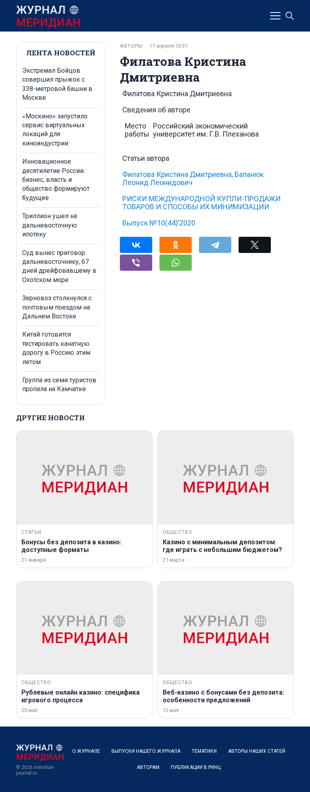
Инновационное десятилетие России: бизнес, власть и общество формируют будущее (56, 180)
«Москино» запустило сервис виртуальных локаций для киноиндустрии (55, 129)
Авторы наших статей (256, 751)
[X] (255, 245)
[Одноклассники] (175, 245)
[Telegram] (215, 245)
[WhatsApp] (175, 263)
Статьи (31, 532)
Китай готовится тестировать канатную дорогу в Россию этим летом (56, 348)
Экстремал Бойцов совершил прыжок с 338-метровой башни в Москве (57, 84)
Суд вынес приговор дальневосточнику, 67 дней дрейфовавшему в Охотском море (59, 266)
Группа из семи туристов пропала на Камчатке (59, 384)
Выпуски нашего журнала (145, 751)
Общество (178, 532)
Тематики (204, 751)
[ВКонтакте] (136, 245)
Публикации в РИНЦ (196, 767)
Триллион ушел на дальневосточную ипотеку (49, 225)
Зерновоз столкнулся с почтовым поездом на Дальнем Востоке (57, 307)
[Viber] (136, 263)
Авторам (148, 767)
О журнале (86, 751)
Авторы (131, 46)
